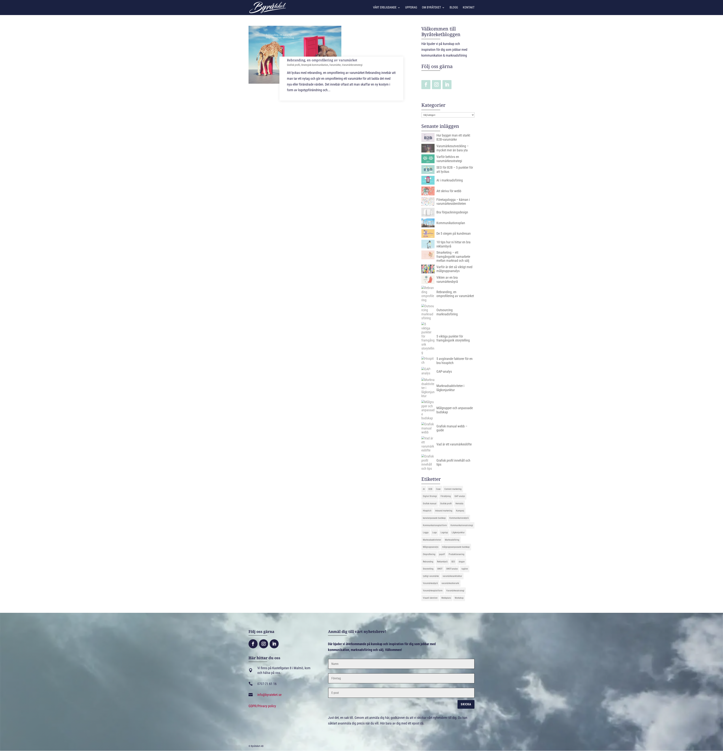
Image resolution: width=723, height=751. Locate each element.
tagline (464, 568)
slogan (462, 561)
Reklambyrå (442, 561)
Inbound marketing (443, 510)
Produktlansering (456, 554)
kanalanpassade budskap (434, 518)
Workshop (459, 598)
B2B (430, 489)
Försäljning (446, 496)
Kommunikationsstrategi (462, 525)
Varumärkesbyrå (430, 583)
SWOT (439, 568)
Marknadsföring (452, 540)
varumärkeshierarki (450, 583)
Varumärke (335, 64)
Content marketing (452, 489)
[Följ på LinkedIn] (446, 84)
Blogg (454, 7)
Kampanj (460, 510)
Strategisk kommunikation (314, 64)
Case (438, 489)
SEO (453, 561)
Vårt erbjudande (385, 7)
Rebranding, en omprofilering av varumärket (322, 60)
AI (424, 489)
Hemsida (459, 503)
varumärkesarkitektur (452, 576)
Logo (434, 532)
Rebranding (428, 561)
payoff (442, 554)
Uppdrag (411, 7)
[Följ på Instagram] (436, 84)
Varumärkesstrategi (352, 64)
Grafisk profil (293, 64)
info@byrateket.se (269, 695)
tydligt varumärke (431, 576)
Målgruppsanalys (430, 547)
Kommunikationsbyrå (459, 518)
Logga (426, 532)
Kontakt (468, 7)
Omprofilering (429, 554)
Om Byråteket (431, 7)
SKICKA (466, 704)
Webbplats (446, 598)
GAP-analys (460, 496)
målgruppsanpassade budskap (456, 547)
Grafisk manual (429, 503)
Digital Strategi (430, 496)
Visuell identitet (430, 598)
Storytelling (428, 568)
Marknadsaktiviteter (432, 540)
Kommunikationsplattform (435, 525)
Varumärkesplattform (432, 590)
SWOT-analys (452, 568)
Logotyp (444, 532)
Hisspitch (427, 510)
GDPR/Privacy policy (262, 706)
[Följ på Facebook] (425, 84)
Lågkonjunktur (458, 532)
